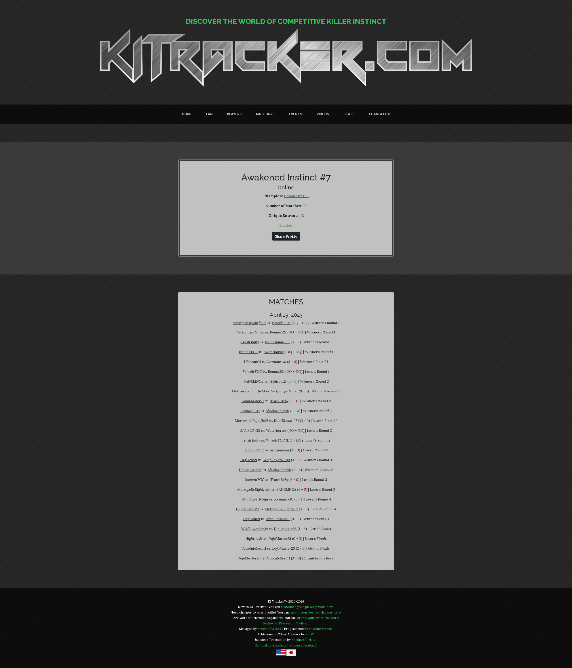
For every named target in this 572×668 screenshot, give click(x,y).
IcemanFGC (248, 352)
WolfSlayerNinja (250, 332)
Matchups (265, 114)
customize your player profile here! (307, 607)
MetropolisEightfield (249, 322)
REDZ (309, 634)
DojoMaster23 (296, 196)
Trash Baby (250, 342)
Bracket (286, 225)
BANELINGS (253, 381)
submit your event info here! (318, 618)
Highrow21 (252, 361)
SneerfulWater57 (270, 629)
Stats (349, 114)
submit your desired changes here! (315, 612)
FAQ (209, 114)
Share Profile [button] (286, 236)
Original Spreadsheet (271, 645)
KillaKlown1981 (277, 342)
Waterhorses (274, 352)
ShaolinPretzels (320, 629)
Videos (323, 114)
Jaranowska (276, 361)
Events (295, 114)
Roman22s (278, 332)
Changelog (379, 114)
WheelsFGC (281, 322)
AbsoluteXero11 (277, 410)
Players (234, 114)
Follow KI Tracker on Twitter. (285, 623)
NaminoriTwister (304, 640)
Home (187, 114)
